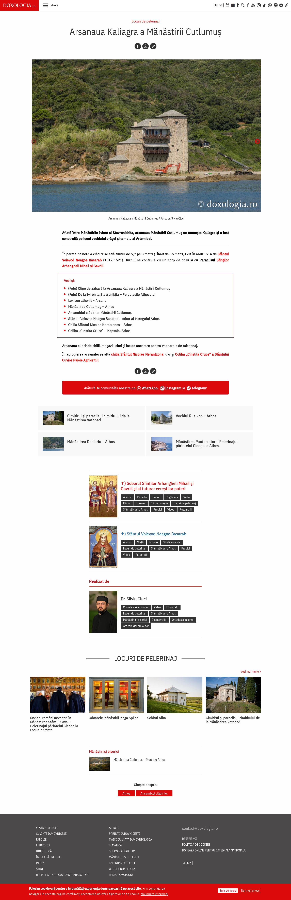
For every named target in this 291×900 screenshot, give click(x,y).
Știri (39, 869)
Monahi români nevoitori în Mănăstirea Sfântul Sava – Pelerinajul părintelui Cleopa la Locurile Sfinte (54, 724)
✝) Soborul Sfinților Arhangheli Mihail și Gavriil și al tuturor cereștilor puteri (157, 485)
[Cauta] (242, 5)
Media (40, 863)
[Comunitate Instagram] (275, 5)
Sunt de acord (228, 890)
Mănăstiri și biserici (135, 620)
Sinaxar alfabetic (122, 851)
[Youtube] (253, 5)
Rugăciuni (172, 497)
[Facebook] (248, 5)
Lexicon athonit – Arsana (87, 300)
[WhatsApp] (270, 5)
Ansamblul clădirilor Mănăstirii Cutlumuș (100, 312)
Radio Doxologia (121, 875)
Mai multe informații (154, 894)
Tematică (115, 845)
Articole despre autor (136, 626)
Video (170, 509)
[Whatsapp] (145, 46)
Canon (156, 497)
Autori (114, 828)
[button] (50, 5)
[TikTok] (264, 5)
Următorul (257, 141)
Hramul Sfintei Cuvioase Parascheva (62, 875)
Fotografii (186, 509)
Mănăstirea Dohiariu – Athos (91, 442)
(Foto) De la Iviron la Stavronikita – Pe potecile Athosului (111, 294)
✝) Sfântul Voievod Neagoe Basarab (153, 533)
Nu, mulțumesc (250, 890)
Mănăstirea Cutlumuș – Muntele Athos (140, 759)
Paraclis (142, 497)
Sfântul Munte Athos (135, 509)
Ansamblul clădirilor (154, 793)
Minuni (127, 503)
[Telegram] (281, 5)
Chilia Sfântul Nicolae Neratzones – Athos (100, 324)
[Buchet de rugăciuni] (237, 5)
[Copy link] (153, 46)
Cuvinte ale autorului (135, 607)
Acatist (127, 497)
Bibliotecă (44, 851)
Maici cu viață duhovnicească (130, 839)
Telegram (199, 387)
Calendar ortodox (122, 863)
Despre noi (189, 839)
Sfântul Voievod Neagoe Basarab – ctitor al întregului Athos (114, 318)
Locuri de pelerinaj (145, 21)
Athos (126, 793)
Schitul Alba (156, 718)
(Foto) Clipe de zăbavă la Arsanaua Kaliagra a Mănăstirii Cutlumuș (119, 288)
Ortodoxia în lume (182, 620)
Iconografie (159, 620)
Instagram (173, 387)
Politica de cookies (196, 844)
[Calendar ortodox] (227, 5)
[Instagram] (258, 5)
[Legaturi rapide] (286, 5)
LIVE (219, 5)
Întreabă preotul (48, 857)
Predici (157, 509)
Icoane (141, 503)
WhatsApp (150, 387)
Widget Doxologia (122, 869)
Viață (186, 497)
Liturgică (43, 845)
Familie (41, 839)
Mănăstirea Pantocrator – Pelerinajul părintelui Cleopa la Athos (206, 444)
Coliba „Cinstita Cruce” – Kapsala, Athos (99, 330)
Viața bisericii (46, 828)
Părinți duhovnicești (124, 834)
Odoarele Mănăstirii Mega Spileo (113, 718)
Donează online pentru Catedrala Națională (214, 850)
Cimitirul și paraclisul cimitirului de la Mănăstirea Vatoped (98, 418)
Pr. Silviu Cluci (134, 598)
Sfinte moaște (159, 503)
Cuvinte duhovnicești (52, 834)
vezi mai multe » (251, 671)
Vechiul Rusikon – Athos (196, 416)
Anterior (33, 141)
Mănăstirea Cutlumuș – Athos (91, 306)
